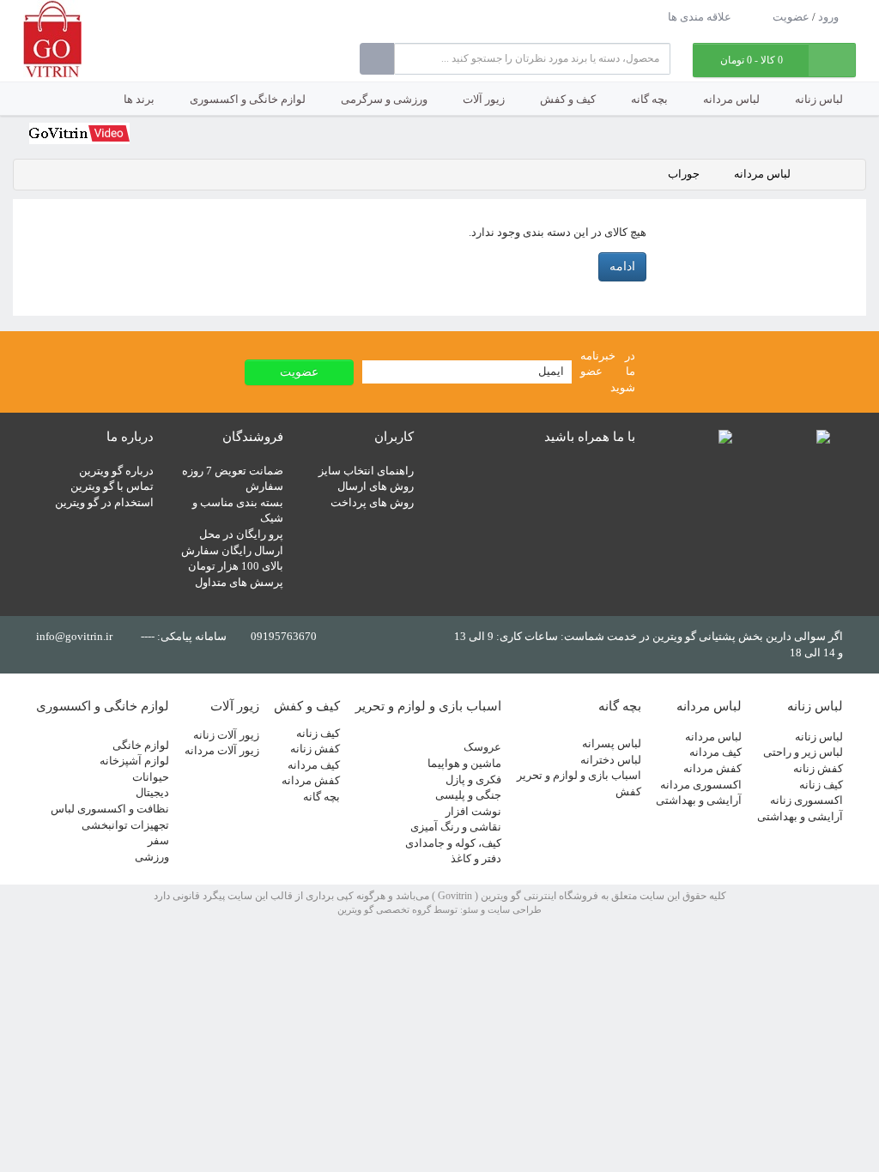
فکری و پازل (473, 779)
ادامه (622, 266)
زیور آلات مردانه (222, 750)
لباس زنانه (819, 99)
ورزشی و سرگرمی (384, 99)
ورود (828, 16)
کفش (628, 791)
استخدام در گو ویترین (104, 502)
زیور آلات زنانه (226, 734)
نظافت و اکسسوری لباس (110, 808)
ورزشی (152, 856)
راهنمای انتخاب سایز (366, 470)
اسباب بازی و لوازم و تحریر (579, 775)
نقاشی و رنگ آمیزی (455, 826)
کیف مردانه (715, 752)
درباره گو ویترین (116, 470)
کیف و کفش (568, 99)
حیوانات (150, 776)
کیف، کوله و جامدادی (453, 843)
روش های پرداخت (372, 502)
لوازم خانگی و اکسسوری (248, 99)
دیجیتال (152, 792)
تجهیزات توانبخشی (125, 825)
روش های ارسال (375, 486)
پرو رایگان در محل (241, 534)
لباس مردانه (731, 99)
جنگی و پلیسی (468, 794)
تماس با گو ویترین (112, 486)
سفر (158, 840)
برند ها (139, 99)
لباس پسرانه (611, 743)
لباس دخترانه (610, 759)
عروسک (482, 746)
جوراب (684, 173)
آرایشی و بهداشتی (800, 816)
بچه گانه (649, 99)
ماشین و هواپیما (464, 763)
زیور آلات (484, 99)
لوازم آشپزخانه (134, 760)
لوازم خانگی (140, 745)
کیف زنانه (821, 784)
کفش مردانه (712, 768)
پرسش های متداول (239, 582)
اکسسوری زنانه (806, 800)
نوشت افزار (473, 811)
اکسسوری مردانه (701, 784)
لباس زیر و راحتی (803, 752)
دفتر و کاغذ (476, 858)
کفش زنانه (818, 768)
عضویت (791, 16)
